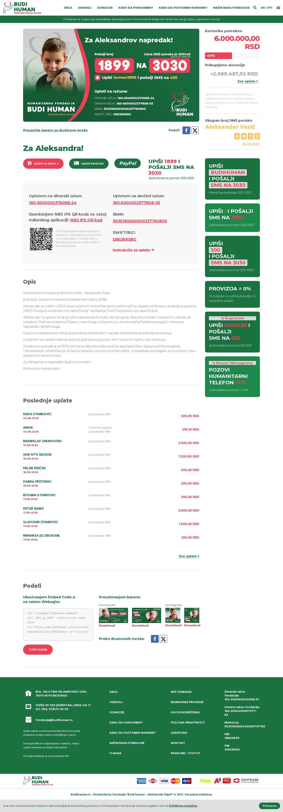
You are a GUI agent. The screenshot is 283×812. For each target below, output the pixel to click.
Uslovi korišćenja (185, 712)
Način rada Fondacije (127, 743)
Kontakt (178, 743)
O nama (115, 753)
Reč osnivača (181, 692)
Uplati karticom (92, 163)
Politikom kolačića (183, 806)
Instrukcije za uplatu (131, 250)
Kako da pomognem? (126, 722)
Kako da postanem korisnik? (132, 732)
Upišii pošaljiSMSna (171, 169)
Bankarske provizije (187, 702)
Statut (194, 753)
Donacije (117, 712)
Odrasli (116, 702)
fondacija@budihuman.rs (54, 720)
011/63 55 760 (45, 705)
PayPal (127, 163)
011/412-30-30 (58, 709)
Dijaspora (179, 732)
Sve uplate (188, 556)
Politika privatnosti (187, 722)
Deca (114, 692)
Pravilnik (178, 753)
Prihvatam (269, 805)
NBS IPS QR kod (86, 220)
